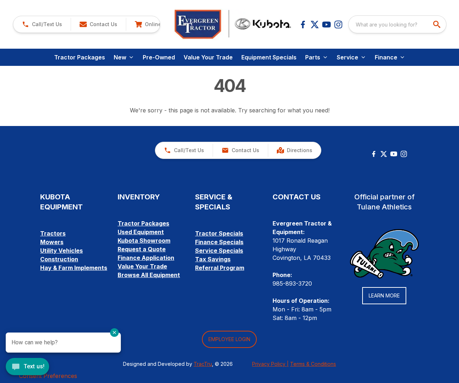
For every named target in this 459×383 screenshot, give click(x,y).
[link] (155, 24)
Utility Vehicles (61, 250)
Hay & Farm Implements (73, 267)
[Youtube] (326, 24)
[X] (314, 24)
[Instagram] (338, 24)
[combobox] (397, 24)
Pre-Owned (159, 57)
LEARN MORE (384, 295)
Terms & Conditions (313, 364)
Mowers (51, 242)
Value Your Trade (208, 57)
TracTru (203, 364)
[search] (437, 24)
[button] (42, 24)
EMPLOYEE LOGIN (229, 339)
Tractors (53, 233)
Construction (59, 259)
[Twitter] (383, 153)
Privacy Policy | (270, 364)
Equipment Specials (269, 57)
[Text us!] (27, 367)
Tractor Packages (79, 57)
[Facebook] (302, 24)
